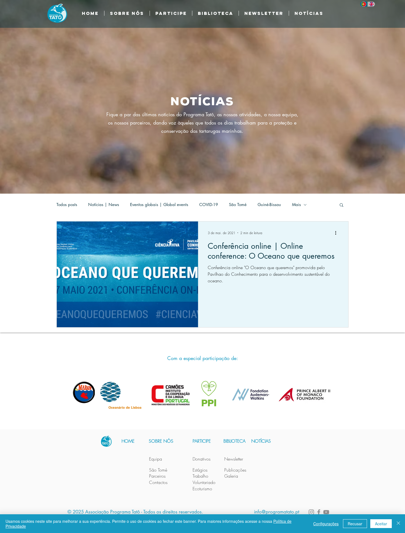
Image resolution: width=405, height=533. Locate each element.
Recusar (355, 523)
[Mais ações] (337, 232)
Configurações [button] (326, 523)
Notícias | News (103, 204)
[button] (215, 13)
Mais (296, 204)
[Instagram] (311, 512)
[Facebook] (318, 512)
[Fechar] (398, 524)
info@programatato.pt (276, 512)
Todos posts (66, 204)
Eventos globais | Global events (159, 204)
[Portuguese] (364, 4)
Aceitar (381, 523)
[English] (371, 4)
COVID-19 (208, 204)
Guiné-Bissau (269, 204)
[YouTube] (326, 512)
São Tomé (238, 204)
